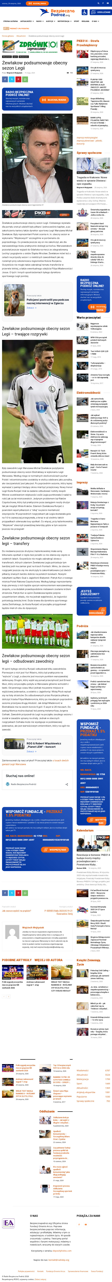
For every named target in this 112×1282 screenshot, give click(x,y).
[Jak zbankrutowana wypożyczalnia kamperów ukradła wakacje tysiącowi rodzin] (82, 635)
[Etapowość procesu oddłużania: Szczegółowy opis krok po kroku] (45, 1189)
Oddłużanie (96, 613)
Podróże (82, 626)
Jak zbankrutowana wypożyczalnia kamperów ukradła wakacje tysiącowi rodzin (99, 637)
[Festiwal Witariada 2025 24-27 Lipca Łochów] (82, 910)
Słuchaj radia (56, 99)
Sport (76, 21)
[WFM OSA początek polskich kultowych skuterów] (82, 340)
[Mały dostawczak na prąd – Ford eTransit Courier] (82, 467)
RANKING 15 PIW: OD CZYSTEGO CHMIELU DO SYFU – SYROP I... (61, 1079)
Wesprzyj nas (57, 849)
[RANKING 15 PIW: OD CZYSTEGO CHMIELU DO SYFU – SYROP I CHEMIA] (45, 1080)
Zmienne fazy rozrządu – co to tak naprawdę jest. (100, 377)
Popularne (6, 978)
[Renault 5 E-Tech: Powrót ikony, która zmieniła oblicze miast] (82, 454)
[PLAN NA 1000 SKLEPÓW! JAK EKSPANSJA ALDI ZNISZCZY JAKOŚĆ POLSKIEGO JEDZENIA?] (82, 82)
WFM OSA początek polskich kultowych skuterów (99, 340)
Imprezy (82, 482)
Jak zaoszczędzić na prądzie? (16, 911)
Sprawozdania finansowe (78, 1271)
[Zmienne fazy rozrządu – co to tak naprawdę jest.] (82, 378)
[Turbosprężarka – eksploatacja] (82, 366)
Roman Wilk (81, 868)
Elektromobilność (88, 392)
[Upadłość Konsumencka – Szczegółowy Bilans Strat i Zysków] (45, 1134)
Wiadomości (24, 57)
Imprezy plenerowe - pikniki (87, 850)
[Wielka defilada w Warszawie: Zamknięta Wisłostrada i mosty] (82, 491)
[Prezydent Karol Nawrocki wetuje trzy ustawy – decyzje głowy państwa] (82, 226)
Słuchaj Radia (39, 3)
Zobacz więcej (40, 1279)
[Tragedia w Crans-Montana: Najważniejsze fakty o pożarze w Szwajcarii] (82, 522)
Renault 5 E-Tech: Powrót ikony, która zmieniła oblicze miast (100, 453)
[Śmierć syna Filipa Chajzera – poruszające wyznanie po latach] (45, 1094)
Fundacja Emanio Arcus (55, 1271)
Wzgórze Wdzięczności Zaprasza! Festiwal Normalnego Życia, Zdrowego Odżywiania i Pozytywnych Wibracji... (100, 942)
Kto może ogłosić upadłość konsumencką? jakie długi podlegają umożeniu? (61, 1172)
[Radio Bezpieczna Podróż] (57, 12)
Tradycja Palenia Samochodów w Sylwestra (97, 538)
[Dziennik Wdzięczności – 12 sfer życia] (82, 1020)
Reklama (85, 21)
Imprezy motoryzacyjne (87, 137)
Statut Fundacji (97, 1271)
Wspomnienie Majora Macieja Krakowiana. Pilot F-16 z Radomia (99, 551)
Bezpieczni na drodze (85, 173)
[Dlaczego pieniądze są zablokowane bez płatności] (82, 654)
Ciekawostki (56, 978)
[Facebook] (103, 3)
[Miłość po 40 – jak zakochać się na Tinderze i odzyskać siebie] (82, 1006)
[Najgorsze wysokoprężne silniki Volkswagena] (82, 326)
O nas (94, 21)
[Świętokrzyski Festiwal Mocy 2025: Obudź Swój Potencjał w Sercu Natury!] (82, 923)
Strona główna (10, 21)
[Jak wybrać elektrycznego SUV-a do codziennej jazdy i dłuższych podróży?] (82, 418)
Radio (39, 21)
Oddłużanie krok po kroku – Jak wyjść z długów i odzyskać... (61, 1120)
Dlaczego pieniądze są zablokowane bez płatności (100, 654)
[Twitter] (12, 79)
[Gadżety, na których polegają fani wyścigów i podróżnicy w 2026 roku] (82, 701)
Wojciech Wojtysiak (14, 73)
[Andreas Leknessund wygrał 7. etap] (37, 972)
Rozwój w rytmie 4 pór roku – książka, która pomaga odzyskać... (100, 1031)
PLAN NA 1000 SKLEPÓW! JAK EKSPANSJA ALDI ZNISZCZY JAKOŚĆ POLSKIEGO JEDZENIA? (100, 85)
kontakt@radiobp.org (59, 1260)
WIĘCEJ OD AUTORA (49, 960)
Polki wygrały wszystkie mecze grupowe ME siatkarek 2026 (12, 985)
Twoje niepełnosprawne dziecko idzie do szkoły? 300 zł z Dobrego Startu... (98, 257)
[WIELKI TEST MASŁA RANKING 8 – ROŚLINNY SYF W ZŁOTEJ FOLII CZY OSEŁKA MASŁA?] (62, 972)
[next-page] (8, 996)
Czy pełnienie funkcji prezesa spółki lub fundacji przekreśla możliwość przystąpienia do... (61, 1153)
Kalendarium (85, 830)
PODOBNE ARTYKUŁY (17, 960)
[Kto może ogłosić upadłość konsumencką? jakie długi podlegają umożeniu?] (45, 1170)
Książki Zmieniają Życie (88, 962)
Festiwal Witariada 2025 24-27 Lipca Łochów (98, 909)
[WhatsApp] (25, 79)
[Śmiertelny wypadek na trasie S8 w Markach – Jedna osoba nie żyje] (82, 212)
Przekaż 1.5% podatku (19, 28)
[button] (98, 3)
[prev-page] (4, 996)
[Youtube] (108, 3)
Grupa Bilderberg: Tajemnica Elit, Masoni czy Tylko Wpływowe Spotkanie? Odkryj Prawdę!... (100, 104)
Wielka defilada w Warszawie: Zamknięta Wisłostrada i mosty (100, 491)
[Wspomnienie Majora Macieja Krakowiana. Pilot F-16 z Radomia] (82, 552)
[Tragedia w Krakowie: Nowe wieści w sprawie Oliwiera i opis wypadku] (93, 166)
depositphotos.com (62, 1250)
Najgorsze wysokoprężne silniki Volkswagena (99, 326)
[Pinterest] (18, 79)
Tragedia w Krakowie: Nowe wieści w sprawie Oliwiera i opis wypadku (92, 180)
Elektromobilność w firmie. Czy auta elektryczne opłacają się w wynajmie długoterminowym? (99, 437)
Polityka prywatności (26, 1271)
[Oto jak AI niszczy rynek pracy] (82, 70)
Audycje (49, 21)
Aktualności (26, 21)
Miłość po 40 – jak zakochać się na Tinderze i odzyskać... (99, 1006)
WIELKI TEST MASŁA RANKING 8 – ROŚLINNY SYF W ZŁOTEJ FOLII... (25, 1093)
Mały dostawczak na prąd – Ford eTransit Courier (99, 467)
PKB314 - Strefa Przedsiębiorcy (88, 43)
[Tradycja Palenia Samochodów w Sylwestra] (82, 538)
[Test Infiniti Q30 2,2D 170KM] (82, 354)
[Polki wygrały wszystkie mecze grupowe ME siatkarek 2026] (12, 972)
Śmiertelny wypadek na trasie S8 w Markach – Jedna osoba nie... (100, 212)
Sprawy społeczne (89, 153)
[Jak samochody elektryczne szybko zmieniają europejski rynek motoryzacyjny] (82, 402)
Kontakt (40, 1271)
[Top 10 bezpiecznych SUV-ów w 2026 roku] (45, 1068)
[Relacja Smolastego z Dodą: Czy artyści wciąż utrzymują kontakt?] (82, 505)
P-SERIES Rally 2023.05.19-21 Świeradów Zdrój (59, 912)
